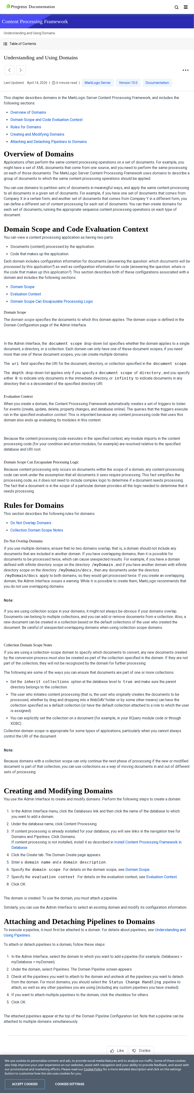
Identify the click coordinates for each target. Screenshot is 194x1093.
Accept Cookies (25, 1084)
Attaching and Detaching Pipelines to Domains (48, 141)
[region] (97, 1074)
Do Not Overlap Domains (30, 523)
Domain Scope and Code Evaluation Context (46, 119)
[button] (97, 44)
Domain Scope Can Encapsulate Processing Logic (51, 301)
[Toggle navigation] (185, 7)
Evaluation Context (25, 294)
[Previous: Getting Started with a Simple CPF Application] (9, 70)
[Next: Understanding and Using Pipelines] (21, 70)
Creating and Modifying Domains (37, 134)
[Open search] (176, 7)
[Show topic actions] (185, 70)
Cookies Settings (69, 1084)
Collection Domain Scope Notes (36, 530)
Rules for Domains (25, 127)
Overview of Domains (28, 112)
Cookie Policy (93, 1069)
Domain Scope (22, 287)
